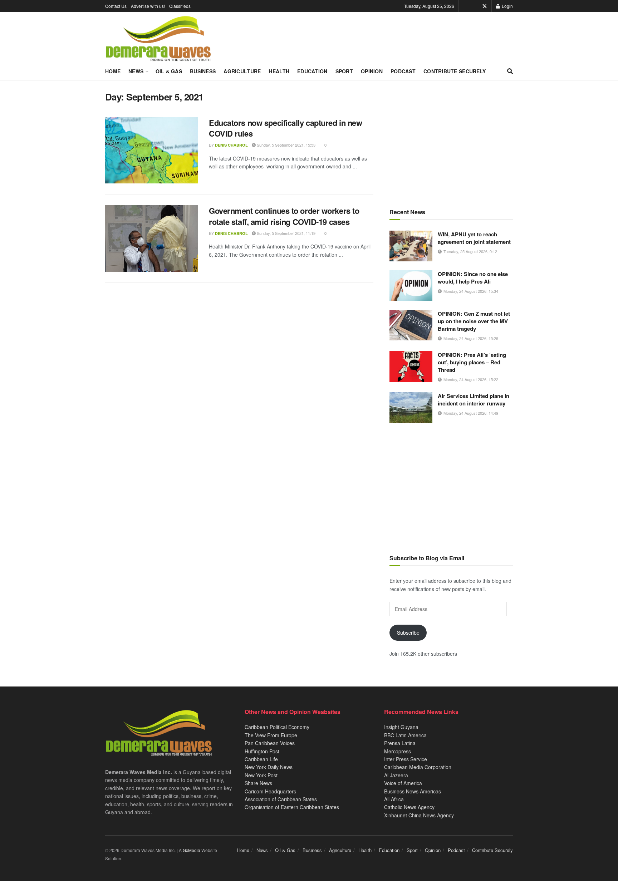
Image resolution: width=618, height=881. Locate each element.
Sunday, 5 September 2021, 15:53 (285, 145)
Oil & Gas (169, 71)
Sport (344, 71)
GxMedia (191, 850)
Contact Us (116, 6)
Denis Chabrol (231, 145)
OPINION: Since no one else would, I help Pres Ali (473, 277)
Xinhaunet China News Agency (419, 815)
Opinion (372, 71)
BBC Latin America (405, 735)
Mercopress (397, 751)
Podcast (403, 71)
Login (507, 6)
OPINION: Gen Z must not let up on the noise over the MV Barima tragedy (474, 321)
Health (279, 71)
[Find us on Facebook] (474, 6)
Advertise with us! (148, 6)
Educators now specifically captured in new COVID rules (285, 128)
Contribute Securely (454, 71)
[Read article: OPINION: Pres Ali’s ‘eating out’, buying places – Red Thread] (410, 366)
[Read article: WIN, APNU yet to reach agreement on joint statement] (410, 246)
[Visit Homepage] (158, 39)
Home (113, 71)
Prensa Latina (400, 743)
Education (312, 71)
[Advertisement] (451, 141)
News (135, 71)
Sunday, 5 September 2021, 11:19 (285, 233)
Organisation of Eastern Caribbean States (292, 807)
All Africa (394, 799)
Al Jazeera (396, 775)
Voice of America (403, 783)
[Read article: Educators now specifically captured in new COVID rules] (151, 150)
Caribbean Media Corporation (417, 767)
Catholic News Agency (409, 807)
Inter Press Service (405, 759)
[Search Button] (510, 71)
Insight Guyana (401, 726)
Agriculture (242, 71)
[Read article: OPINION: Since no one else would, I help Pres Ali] (410, 285)
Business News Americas (412, 791)
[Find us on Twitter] (484, 6)
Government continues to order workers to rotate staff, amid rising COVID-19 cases (284, 216)
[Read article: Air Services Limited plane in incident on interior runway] (410, 407)
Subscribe (408, 632)
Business (203, 71)
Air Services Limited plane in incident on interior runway (473, 399)
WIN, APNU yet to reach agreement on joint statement (474, 238)
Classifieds (180, 6)
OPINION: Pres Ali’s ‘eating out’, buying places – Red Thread (472, 362)
